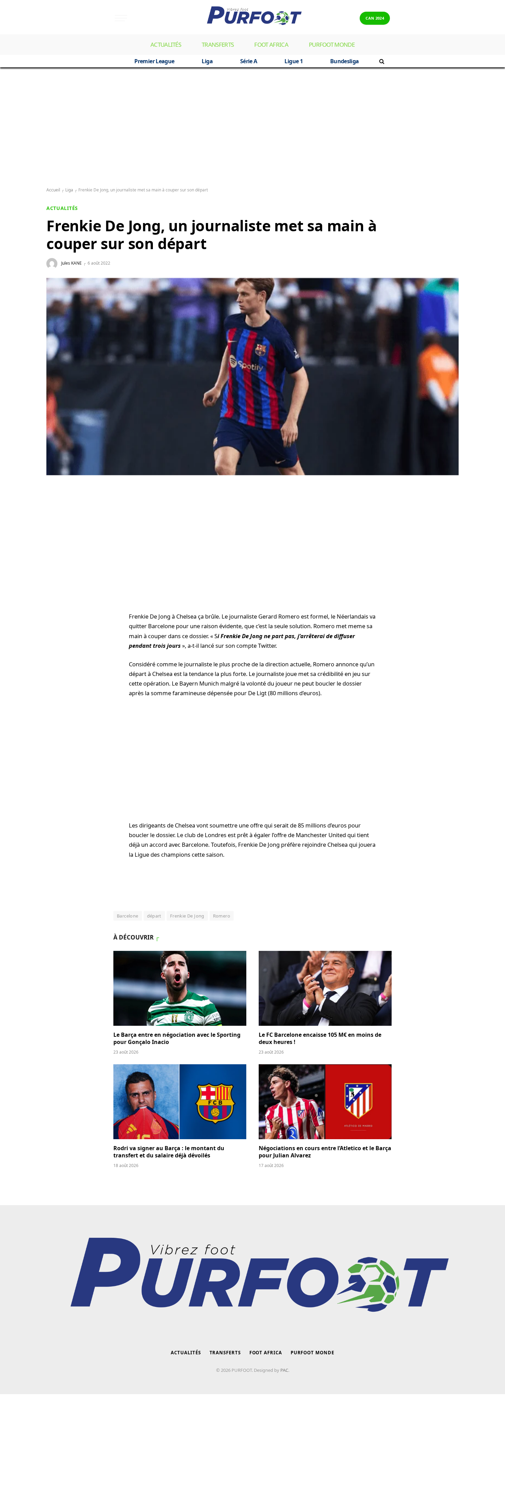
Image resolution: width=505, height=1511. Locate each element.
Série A (248, 61)
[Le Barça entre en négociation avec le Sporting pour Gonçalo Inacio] (179, 988)
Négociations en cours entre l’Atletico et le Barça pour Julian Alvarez (325, 1152)
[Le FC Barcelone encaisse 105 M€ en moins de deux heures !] (325, 988)
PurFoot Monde (332, 44)
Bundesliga (344, 61)
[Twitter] (58, 542)
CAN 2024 (375, 18)
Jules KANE (71, 263)
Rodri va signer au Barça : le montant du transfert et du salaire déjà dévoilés (168, 1152)
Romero (221, 916)
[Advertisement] (252, 127)
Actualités (165, 44)
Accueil (53, 190)
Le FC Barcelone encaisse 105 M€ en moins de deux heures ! (320, 1038)
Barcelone (127, 916)
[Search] (381, 61)
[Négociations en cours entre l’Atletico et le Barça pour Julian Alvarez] (325, 1101)
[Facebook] (58, 525)
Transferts (218, 44)
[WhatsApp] (58, 509)
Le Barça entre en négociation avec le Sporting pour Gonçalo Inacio (176, 1038)
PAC (284, 1370)
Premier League (154, 61)
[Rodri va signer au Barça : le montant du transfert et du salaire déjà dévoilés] (179, 1101)
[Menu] (121, 18)
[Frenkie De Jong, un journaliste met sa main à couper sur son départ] (252, 376)
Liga (207, 61)
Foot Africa (271, 44)
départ (154, 916)
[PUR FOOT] (252, 18)
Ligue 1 (293, 61)
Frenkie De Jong (187, 916)
